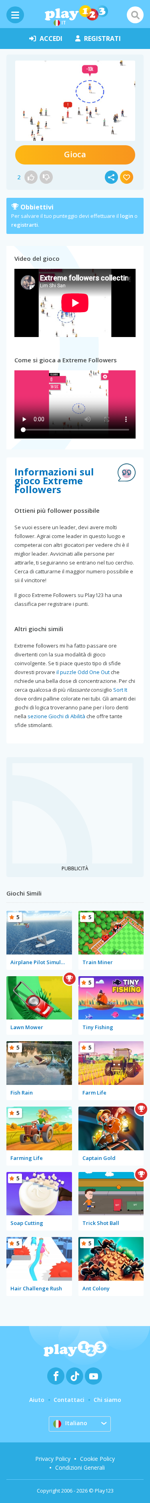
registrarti (24, 224)
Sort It (120, 689)
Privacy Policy (52, 1458)
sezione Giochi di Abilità (56, 716)
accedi (51, 38)
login (126, 215)
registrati (102, 38)
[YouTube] (93, 1376)
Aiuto (36, 1399)
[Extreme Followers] (75, 101)
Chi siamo (107, 1399)
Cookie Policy (97, 1458)
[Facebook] (55, 1376)
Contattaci (69, 1399)
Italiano (76, 1423)
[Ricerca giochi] (135, 14)
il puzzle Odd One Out (83, 672)
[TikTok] (74, 1376)
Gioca (75, 154)
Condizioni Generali (80, 1467)
